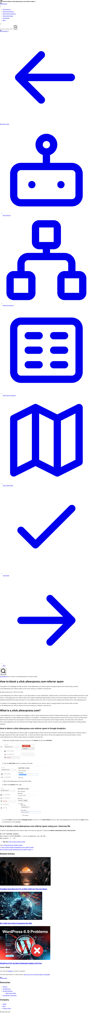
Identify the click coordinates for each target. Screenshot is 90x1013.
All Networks (6, 989)
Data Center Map (8, 16)
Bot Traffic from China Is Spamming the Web (16, 923)
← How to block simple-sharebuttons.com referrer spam (17, 847)
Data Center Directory (9, 14)
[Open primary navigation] (1, 1)
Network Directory (8, 11)
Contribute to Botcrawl (10, 995)
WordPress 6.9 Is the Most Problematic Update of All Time (21, 963)
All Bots (5, 986)
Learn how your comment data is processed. (36, 974)
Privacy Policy (7, 1008)
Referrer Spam (18, 845)
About (4, 1004)
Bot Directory (7, 9)
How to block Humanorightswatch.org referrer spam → (16, 849)
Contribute (6, 18)
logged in (10, 971)
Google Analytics (9, 845)
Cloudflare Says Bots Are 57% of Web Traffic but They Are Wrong (23, 889)
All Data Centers (7, 991)
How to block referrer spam (17, 841)
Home (2, 676)
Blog (4, 20)
